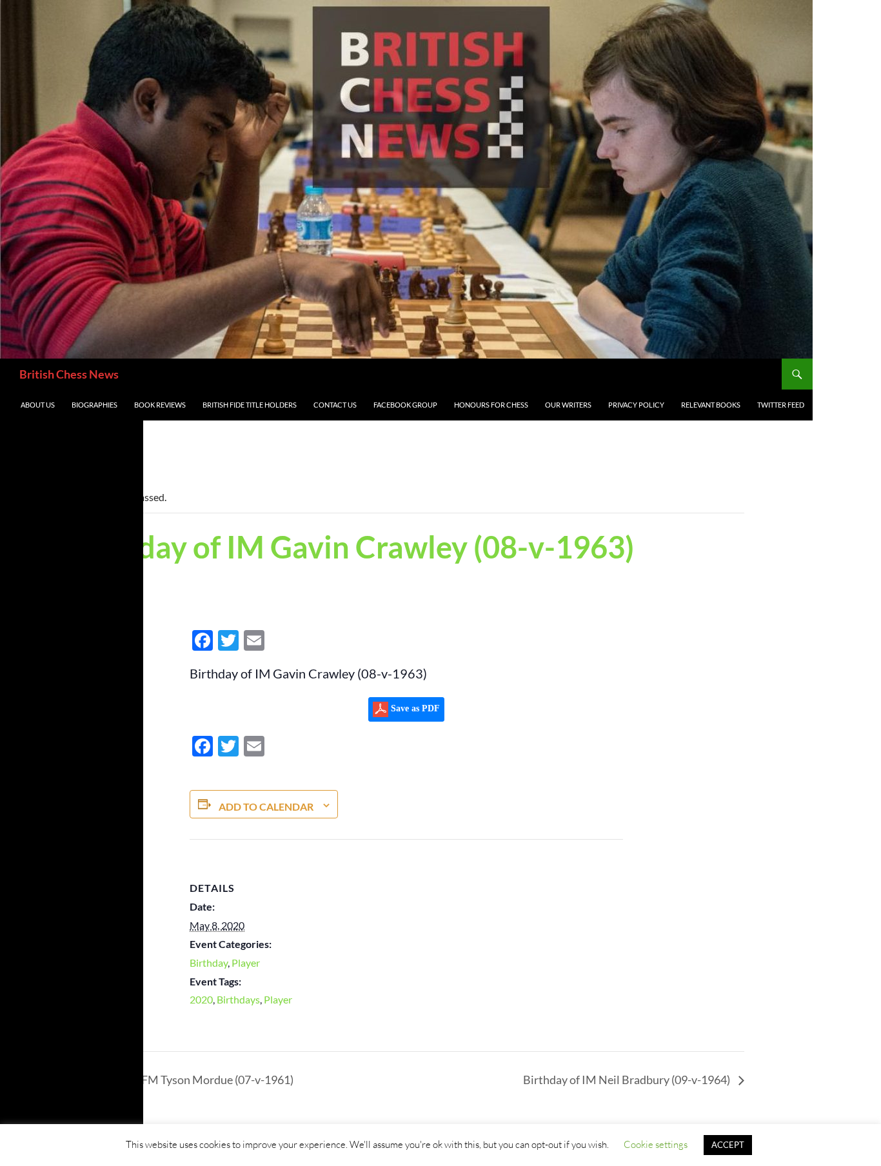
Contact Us (335, 404)
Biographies (94, 404)
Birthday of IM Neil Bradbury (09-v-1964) (627, 1079)
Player (246, 962)
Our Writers (568, 404)
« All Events (98, 455)
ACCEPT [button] (727, 1145)
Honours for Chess (491, 404)
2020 (201, 999)
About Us (38, 404)
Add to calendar (266, 806)
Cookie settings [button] (656, 1144)
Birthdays (238, 999)
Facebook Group (405, 404)
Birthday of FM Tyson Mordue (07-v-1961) (187, 1079)
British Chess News (69, 374)
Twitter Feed (780, 404)
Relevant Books (710, 404)
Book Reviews (160, 404)
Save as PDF (414, 708)
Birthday (209, 962)
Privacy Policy (636, 404)
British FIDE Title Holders (250, 404)
